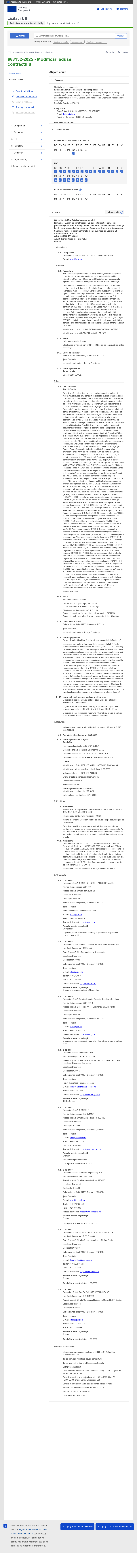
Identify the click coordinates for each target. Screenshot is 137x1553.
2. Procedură (17, 132)
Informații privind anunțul (23, 166)
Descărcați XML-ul (24, 91)
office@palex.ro (76, 1320)
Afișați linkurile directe (26, 97)
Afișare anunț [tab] (14, 73)
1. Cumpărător (18, 126)
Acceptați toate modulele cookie (77, 1526)
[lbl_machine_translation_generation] (80, 190)
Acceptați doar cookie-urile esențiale (114, 1526)
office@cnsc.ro (76, 972)
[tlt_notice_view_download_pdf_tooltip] (55, 171)
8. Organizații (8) (19, 159)
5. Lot (14, 139)
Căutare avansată (61, 42)
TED (9, 52)
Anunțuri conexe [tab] (16, 79)
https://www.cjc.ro (87, 922)
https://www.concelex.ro (90, 1149)
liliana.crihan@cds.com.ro (81, 1260)
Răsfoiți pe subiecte (95, 42)
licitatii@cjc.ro (69, 114)
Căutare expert (77, 42)
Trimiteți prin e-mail (25, 107)
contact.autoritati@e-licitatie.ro (83, 1087)
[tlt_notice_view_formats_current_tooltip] (121, 212)
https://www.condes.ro (89, 1271)
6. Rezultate (17, 146)
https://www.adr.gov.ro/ (90, 1094)
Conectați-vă (106, 9)
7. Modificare (17, 153)
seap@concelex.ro (78, 1138)
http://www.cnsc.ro (88, 983)
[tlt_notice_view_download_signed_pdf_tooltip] (73, 153)
